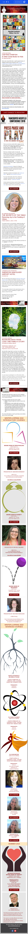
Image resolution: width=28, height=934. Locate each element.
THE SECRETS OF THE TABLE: (14, 215)
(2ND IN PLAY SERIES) (14, 718)
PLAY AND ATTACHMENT (14, 717)
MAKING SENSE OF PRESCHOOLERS (14, 445)
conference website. (16, 179)
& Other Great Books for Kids (12, 57)
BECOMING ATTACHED (14, 677)
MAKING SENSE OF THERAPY (14, 874)
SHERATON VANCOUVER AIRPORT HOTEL (12, 273)
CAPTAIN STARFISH (9, 55)
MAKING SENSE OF (14, 586)
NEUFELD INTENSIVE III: (14, 675)
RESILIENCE (14, 587)
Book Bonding (5, 108)
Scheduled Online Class (16, 395)
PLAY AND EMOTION (14, 754)
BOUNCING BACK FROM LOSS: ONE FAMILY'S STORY (13, 341)
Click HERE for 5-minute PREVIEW (14, 479)
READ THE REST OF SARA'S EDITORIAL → (12, 97)
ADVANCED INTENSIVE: (14, 873)
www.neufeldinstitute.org (14, 925)
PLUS (9, 551)
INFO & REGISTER (14, 188)
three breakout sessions (16, 174)
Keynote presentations (8, 166)
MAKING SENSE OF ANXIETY (14, 514)
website (12, 104)
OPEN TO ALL (14, 550)
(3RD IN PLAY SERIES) (14, 755)
